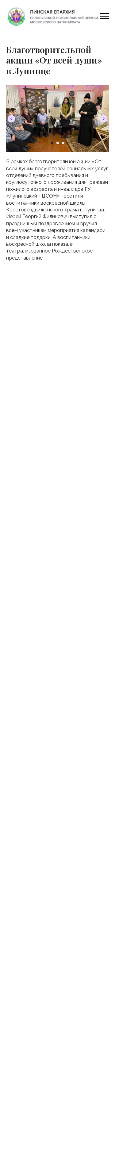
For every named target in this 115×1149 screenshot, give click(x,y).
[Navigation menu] (104, 16)
